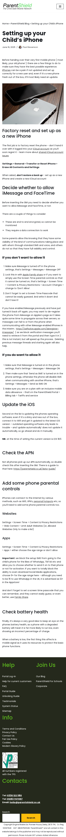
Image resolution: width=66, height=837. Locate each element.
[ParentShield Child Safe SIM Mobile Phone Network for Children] (17, 6)
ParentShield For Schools (49, 681)
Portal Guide (8, 691)
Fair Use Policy (9, 739)
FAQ (4, 686)
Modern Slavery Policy (13, 745)
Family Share (21, 597)
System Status (10, 706)
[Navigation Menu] (60, 6)
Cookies (6, 742)
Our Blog (40, 676)
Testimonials (9, 701)
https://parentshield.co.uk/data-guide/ (35, 468)
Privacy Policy (9, 732)
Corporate (41, 686)
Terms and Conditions (14, 728)
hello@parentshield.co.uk (25, 802)
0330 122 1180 (14, 795)
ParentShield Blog (20, 23)
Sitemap (6, 711)
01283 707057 (15, 799)
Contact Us (8, 735)
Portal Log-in (9, 676)
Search (6, 812)
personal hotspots (43, 501)
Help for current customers (16, 681)
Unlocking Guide (10, 696)
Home (5, 23)
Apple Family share (33, 274)
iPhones (6, 70)
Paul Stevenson (30, 47)
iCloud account (41, 148)
